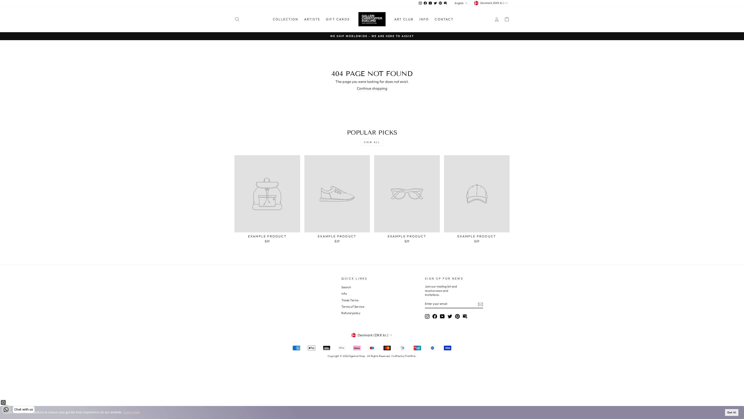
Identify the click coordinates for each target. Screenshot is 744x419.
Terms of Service (352, 306)
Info (424, 19)
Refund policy (350, 313)
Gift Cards (338, 19)
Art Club (404, 19)
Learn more (131, 412)
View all (372, 142)
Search (346, 287)
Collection (285, 19)
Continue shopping (372, 88)
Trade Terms (349, 300)
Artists (312, 19)
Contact (444, 19)
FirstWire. (411, 356)
